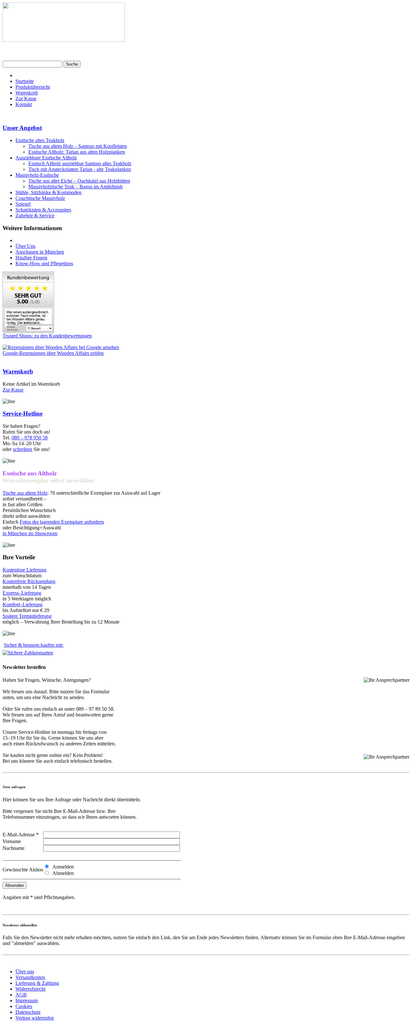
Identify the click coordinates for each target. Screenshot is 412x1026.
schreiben (22, 449)
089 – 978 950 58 (30, 437)
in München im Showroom (30, 533)
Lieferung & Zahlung (37, 983)
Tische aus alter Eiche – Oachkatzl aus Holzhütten (79, 181)
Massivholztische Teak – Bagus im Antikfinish (75, 186)
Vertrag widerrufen (34, 1018)
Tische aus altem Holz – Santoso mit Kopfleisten (77, 146)
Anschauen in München (39, 252)
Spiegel (23, 204)
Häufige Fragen (31, 257)
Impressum (26, 1000)
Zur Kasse (25, 98)
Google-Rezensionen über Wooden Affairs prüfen (53, 353)
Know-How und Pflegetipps (44, 263)
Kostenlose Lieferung (24, 569)
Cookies (23, 1006)
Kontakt (23, 104)
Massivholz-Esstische (37, 175)
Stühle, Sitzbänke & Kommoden (48, 192)
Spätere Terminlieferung (27, 616)
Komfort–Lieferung (22, 604)
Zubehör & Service (34, 215)
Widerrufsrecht (30, 989)
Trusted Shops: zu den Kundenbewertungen (47, 335)
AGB (21, 994)
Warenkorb (26, 92)
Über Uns (25, 246)
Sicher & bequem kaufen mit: (33, 645)
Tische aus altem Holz (25, 493)
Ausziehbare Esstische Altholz (46, 157)
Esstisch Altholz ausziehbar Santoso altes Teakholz (79, 163)
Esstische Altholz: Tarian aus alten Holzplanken (76, 152)
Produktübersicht (32, 87)
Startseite (24, 81)
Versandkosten (30, 977)
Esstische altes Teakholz (39, 140)
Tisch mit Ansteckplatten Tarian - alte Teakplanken (79, 169)
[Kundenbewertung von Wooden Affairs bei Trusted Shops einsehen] (28, 331)
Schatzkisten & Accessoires (43, 209)
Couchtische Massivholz (40, 198)
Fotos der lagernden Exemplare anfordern (62, 522)
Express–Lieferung (22, 593)
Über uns (24, 971)
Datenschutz (28, 1012)
